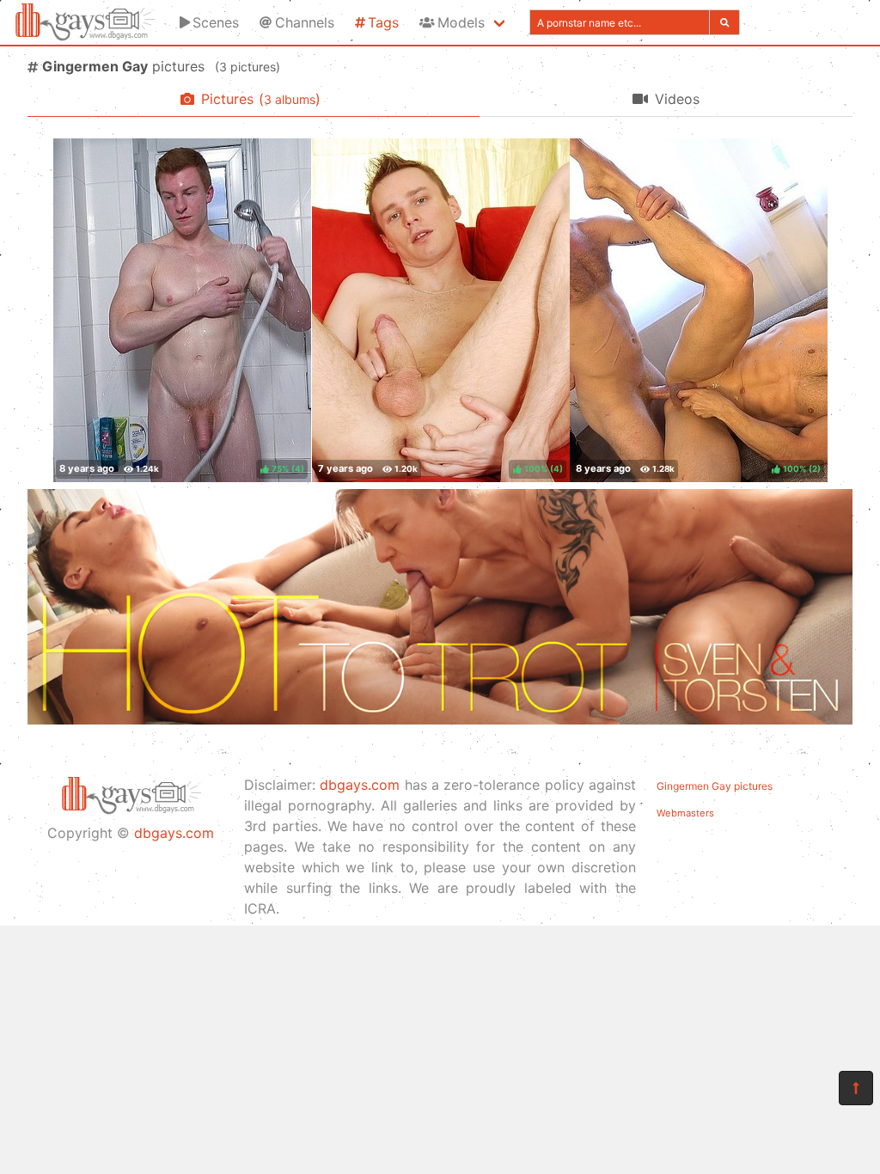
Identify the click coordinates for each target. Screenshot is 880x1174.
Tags (383, 22)
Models (461, 22)
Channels (304, 22)
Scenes (215, 22)
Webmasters (685, 813)
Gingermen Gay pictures (715, 786)
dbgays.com (174, 832)
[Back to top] (856, 1088)
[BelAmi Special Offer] (440, 719)
